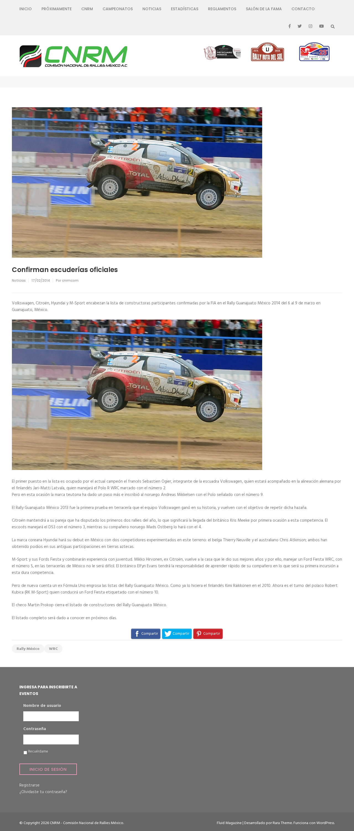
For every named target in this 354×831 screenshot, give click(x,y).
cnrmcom (70, 280)
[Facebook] (289, 26)
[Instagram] (310, 26)
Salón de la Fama (264, 9)
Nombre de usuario (42, 706)
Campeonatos (118, 9)
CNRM (87, 9)
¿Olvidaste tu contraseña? (43, 792)
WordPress (325, 823)
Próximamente (56, 9)
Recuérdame (38, 751)
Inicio (25, 9)
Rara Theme (282, 823)
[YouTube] (321, 26)
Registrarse (29, 785)
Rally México (28, 649)
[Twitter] (300, 26)
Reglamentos (222, 9)
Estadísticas (184, 9)
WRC (53, 649)
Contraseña (34, 729)
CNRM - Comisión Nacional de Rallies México (86, 823)
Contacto (303, 9)
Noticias (151, 9)
